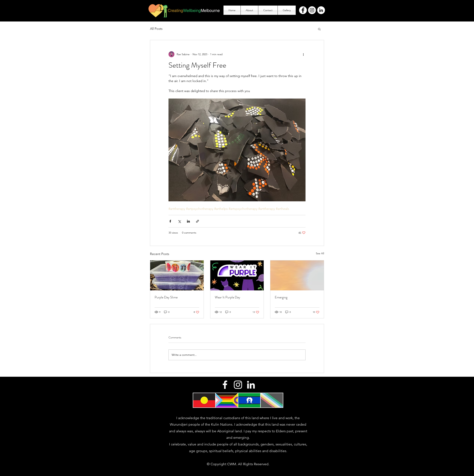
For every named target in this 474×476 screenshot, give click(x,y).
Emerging (281, 297)
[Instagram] (312, 10)
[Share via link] (197, 221)
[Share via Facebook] (170, 221)
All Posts (156, 29)
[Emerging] (297, 275)
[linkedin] (250, 384)
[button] (319, 28)
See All (320, 253)
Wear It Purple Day (227, 297)
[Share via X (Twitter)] (179, 221)
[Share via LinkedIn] (188, 221)
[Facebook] (303, 10)
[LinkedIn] (321, 10)
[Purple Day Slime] (177, 275)
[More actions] (303, 54)
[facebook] (225, 384)
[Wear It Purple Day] (237, 275)
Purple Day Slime (166, 297)
